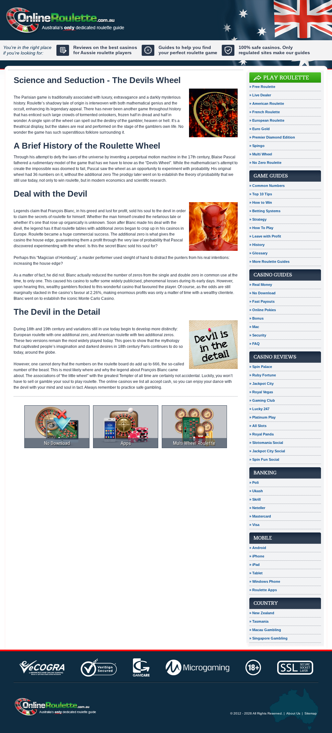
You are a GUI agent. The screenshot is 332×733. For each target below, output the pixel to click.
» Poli (254, 482)
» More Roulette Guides (269, 261)
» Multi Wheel (260, 154)
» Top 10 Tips (260, 194)
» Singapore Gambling (268, 638)
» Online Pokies (262, 310)
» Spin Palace (260, 367)
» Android (257, 548)
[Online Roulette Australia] (55, 707)
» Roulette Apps (263, 590)
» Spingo (257, 146)
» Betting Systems (264, 211)
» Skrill (255, 499)
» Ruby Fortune (262, 375)
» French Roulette (264, 112)
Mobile (263, 538)
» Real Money (260, 285)
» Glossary (258, 253)
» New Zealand (261, 613)
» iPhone (256, 556)
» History (257, 245)
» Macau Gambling (265, 630)
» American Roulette (266, 103)
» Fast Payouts (262, 301)
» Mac (254, 327)
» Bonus (256, 318)
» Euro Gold (259, 129)
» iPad (254, 565)
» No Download (262, 293)
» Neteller (257, 508)
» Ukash (256, 491)
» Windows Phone (264, 581)
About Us (293, 713)
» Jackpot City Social (267, 451)
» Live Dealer (260, 95)
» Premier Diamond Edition (272, 137)
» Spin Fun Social (264, 459)
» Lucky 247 (259, 409)
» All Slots (258, 426)
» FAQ (254, 344)
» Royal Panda (261, 434)
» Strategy (258, 219)
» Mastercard (260, 516)
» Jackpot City (261, 383)
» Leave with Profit (265, 236)
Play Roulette (286, 77)
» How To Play (261, 228)
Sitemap (310, 713)
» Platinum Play (262, 417)
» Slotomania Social (266, 443)
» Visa (254, 525)
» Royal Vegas (261, 392)
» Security (257, 335)
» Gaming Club (262, 400)
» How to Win (260, 202)
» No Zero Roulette (265, 163)
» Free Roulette (262, 87)
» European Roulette (266, 120)
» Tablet (256, 573)
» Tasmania (258, 621)
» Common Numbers (267, 186)
